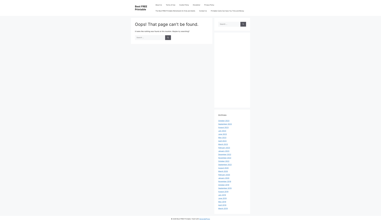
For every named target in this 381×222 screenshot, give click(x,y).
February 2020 (224, 175)
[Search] (168, 37)
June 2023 (222, 134)
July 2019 (222, 195)
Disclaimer (196, 5)
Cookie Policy (184, 5)
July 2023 (222, 131)
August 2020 (223, 168)
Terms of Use (170, 5)
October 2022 (223, 161)
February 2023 (224, 148)
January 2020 (223, 178)
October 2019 (223, 185)
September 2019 (225, 188)
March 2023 (223, 144)
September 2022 (225, 165)
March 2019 (223, 208)
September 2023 (225, 124)
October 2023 (223, 121)
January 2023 (223, 151)
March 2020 (223, 171)
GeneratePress (204, 219)
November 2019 (224, 181)
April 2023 (222, 141)
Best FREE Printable (141, 8)
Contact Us (203, 11)
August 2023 (223, 127)
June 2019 (222, 198)
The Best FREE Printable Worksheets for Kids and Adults (175, 11)
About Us (158, 5)
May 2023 (222, 138)
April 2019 (222, 205)
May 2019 (222, 202)
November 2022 (224, 158)
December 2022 (224, 154)
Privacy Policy (209, 5)
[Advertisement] (232, 71)
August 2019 (223, 192)
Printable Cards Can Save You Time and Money (227, 11)
